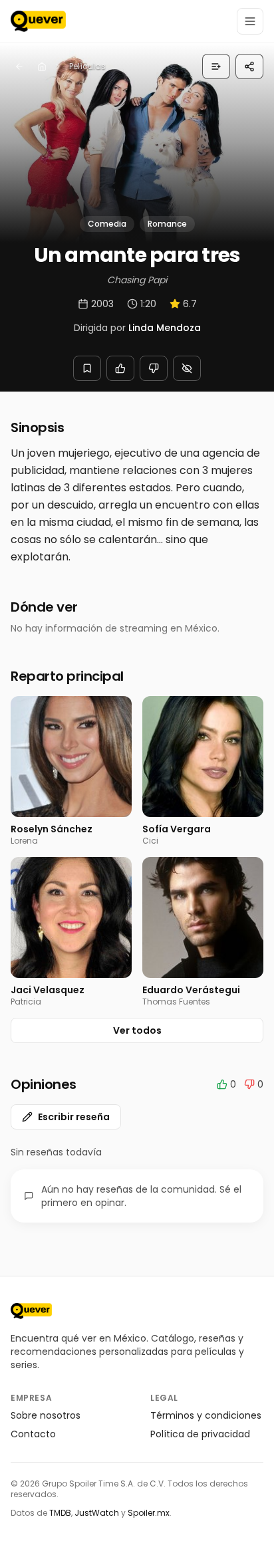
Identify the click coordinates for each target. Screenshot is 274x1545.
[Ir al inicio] (31, 1311)
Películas (87, 66)
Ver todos (137, 1030)
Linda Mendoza (164, 327)
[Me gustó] (120, 368)
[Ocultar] (187, 368)
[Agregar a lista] (216, 66)
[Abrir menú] (250, 21)
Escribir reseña (74, 1117)
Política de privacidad (200, 1434)
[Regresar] (19, 66)
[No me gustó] (154, 368)
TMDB (60, 1512)
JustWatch (96, 1512)
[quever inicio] (38, 21)
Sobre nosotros (45, 1415)
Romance (167, 223)
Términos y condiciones (205, 1415)
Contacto (33, 1434)
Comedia (107, 223)
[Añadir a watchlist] (87, 368)
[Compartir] (249, 66)
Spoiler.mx (149, 1512)
